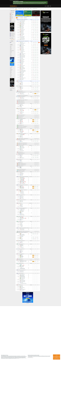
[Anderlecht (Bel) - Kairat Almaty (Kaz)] (28, 37)
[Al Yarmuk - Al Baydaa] (28, 286)
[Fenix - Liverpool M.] (28, 250)
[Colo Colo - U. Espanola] (28, 130)
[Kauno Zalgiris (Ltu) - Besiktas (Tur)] (28, 24)
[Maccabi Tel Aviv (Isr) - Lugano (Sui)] (28, 46)
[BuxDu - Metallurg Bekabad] (28, 268)
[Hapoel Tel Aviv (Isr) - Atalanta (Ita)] (28, 66)
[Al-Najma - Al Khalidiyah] (28, 105)
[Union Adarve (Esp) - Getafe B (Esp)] (28, 275)
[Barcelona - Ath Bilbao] (28, 84)
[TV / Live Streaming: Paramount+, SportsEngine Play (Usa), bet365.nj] (31, 155)
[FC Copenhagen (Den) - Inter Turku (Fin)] (28, 54)
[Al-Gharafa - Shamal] (28, 204)
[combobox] (36, 17)
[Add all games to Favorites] (16, 19)
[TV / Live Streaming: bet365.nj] (31, 57)
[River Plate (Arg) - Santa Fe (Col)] (28, 229)
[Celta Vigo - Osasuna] (28, 82)
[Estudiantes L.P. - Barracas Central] (28, 98)
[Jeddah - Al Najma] (28, 224)
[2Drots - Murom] (28, 213)
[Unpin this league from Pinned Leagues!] (27, 19)
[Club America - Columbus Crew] (28, 188)
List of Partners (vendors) (30, 357)
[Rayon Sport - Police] (28, 219)
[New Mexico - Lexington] (28, 257)
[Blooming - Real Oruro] (28, 110)
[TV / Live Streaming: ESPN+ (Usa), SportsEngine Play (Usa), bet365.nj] (31, 27)
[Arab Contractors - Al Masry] (28, 148)
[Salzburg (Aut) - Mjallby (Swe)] (28, 31)
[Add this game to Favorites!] (16, 21)
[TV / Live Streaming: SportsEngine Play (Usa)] (31, 34)
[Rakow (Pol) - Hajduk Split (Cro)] (28, 61)
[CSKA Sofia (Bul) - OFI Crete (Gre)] (28, 34)
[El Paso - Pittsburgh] (28, 255)
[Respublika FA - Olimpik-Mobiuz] (28, 266)
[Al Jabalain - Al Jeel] (28, 223)
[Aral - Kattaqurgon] (28, 265)
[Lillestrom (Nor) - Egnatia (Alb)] (28, 26)
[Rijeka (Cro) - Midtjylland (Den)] (28, 74)
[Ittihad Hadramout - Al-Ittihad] (28, 288)
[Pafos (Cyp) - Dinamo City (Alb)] (28, 59)
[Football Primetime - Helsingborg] (28, 235)
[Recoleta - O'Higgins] (28, 132)
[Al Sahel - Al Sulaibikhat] (28, 173)
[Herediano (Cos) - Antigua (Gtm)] (28, 178)
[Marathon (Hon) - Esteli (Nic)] (28, 180)
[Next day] (39, 17)
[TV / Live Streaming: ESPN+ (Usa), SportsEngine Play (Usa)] (31, 37)
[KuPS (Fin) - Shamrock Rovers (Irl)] (28, 42)
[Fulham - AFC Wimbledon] (28, 157)
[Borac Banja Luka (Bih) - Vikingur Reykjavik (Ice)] (28, 71)
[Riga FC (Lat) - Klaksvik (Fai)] (28, 62)
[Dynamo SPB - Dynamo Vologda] (28, 214)
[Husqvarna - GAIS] (28, 237)
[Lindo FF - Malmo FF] (28, 239)
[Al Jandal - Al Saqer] (28, 226)
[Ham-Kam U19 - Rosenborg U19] (28, 193)
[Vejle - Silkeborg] (28, 141)
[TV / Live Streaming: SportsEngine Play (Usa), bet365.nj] (31, 22)
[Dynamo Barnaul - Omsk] (28, 209)
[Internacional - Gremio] (28, 123)
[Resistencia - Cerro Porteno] (28, 198)
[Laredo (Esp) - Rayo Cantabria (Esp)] (28, 280)
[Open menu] (50, 6)
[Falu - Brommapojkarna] (28, 234)
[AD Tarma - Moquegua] (28, 201)
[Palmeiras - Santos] (28, 120)
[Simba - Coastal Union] (28, 247)
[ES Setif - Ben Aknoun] (28, 87)
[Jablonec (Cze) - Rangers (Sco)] (28, 44)
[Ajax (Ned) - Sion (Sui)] (28, 64)
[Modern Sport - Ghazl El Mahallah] (28, 147)
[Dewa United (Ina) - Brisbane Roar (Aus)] (28, 276)
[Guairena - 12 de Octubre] (28, 196)
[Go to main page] (15, 6)
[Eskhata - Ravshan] (28, 242)
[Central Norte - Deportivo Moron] (28, 93)
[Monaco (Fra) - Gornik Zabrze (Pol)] (28, 51)
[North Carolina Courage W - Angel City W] (28, 261)
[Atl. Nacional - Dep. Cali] (28, 135)
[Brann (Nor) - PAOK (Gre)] (28, 52)
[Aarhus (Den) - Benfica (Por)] (28, 32)
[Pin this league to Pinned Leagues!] (22, 86)
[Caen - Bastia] (28, 161)
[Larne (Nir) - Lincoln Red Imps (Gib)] (28, 77)
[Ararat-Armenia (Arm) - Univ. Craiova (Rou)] (28, 21)
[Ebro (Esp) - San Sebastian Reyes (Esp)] (28, 283)
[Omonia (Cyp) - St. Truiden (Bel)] (28, 27)
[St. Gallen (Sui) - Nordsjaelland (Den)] (28, 67)
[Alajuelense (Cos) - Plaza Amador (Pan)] (28, 181)
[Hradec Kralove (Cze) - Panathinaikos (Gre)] (28, 56)
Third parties (18, 358)
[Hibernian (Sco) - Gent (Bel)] (28, 76)
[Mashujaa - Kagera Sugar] (28, 245)
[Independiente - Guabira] (28, 113)
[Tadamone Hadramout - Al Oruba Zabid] (28, 289)
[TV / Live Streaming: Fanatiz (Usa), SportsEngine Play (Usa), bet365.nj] (31, 136)
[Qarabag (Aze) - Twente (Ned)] (28, 47)
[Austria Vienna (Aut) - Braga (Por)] (28, 69)
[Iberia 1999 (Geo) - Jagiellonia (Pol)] (28, 22)
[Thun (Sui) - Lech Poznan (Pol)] (28, 36)
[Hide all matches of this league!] (39, 19)
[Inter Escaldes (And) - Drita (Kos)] (28, 57)
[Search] (45, 6)
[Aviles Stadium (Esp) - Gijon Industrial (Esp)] (28, 281)
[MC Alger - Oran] (28, 89)
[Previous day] (34, 17)
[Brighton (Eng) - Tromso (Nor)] (28, 72)
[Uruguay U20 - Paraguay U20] (28, 271)
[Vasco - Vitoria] (28, 121)
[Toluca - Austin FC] (28, 186)
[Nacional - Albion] (28, 252)
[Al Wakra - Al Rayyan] (28, 206)
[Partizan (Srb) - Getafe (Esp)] (28, 79)
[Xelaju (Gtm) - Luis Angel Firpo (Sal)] (28, 183)
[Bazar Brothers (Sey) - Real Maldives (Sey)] (28, 278)
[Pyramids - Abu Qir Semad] (28, 150)
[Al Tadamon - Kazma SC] (28, 175)
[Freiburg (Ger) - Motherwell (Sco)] (28, 49)
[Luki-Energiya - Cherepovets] (28, 211)
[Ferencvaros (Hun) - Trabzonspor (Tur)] (28, 39)
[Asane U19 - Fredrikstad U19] (28, 191)
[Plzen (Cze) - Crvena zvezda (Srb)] (28, 29)
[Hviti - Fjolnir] (28, 167)
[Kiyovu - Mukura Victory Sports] (28, 218)
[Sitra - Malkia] (28, 106)
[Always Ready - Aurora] (28, 111)
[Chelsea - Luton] (28, 156)
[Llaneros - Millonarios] (28, 136)
